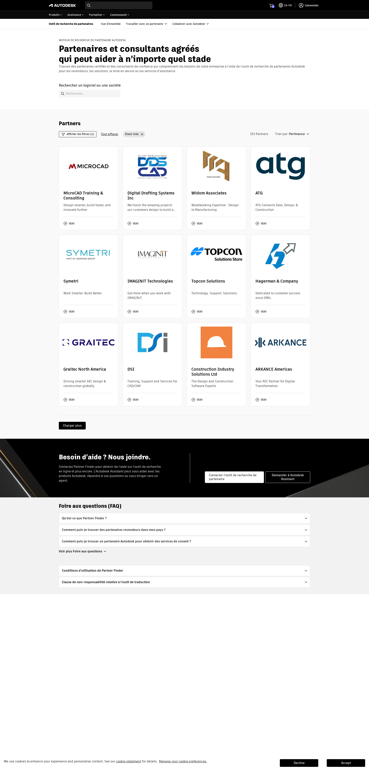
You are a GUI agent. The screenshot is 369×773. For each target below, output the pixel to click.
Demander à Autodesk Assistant (288, 477)
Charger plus (72, 425)
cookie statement (128, 761)
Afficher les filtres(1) (80, 134)
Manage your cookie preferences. (183, 761)
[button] (134, 134)
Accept (346, 763)
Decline (299, 763)
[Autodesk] (62, 5)
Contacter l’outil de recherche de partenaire (233, 477)
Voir (72, 223)
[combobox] (118, 5)
